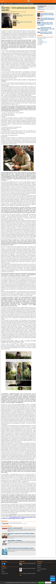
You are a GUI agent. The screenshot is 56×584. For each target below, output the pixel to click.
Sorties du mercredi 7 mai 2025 (28, 568)
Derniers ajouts (4, 573)
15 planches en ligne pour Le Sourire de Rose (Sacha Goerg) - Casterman (21, 548)
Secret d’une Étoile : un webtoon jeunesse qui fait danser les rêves (46, 32)
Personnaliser (48, 582)
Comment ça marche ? (41, 9)
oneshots (41, 40)
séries (41, 39)
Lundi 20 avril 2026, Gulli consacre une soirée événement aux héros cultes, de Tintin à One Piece (45, 19)
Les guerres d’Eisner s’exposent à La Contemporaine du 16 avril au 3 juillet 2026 (47, 15)
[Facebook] (2, 563)
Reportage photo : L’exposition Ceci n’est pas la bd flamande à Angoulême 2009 (21, 534)
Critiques (39, 565)
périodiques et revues (43, 42)
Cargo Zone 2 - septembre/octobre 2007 (15, 528)
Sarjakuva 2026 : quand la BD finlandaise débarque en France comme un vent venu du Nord (47, 29)
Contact (3, 571)
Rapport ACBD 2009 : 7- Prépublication (15, 540)
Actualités (39, 563)
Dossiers (2, 6)
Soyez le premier (5, 523)
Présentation (4, 568)
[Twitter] (5, 563)
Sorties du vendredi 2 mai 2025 (28, 573)
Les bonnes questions (41, 569)
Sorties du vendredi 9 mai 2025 (28, 563)
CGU (2, 569)
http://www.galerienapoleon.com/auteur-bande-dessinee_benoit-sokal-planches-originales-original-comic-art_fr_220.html (18, 518)
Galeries (39, 570)
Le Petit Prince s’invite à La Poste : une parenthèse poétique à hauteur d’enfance (46, 24)
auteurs (41, 43)
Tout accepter (41, 582)
